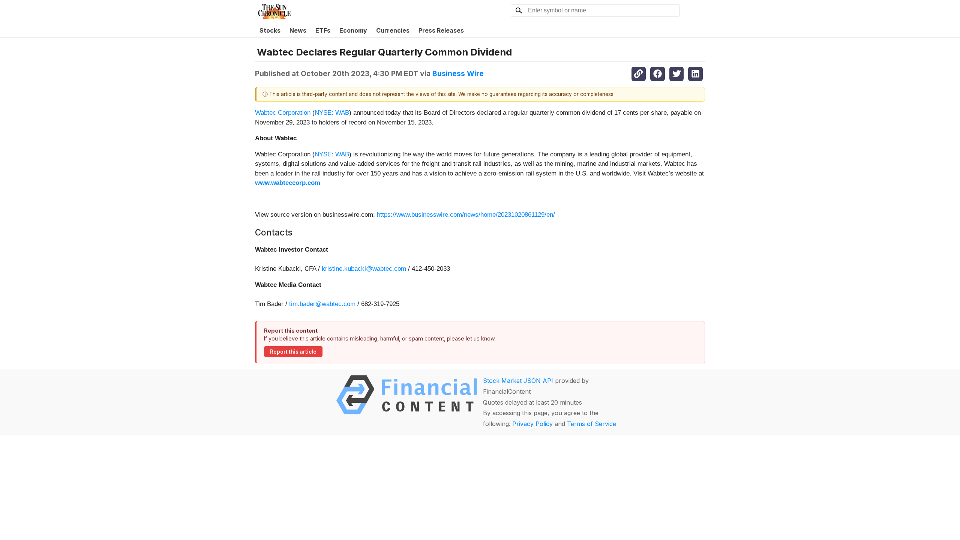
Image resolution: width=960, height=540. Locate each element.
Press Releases (441, 30)
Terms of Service (591, 424)
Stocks (270, 30)
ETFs (322, 30)
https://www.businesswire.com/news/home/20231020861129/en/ (466, 214)
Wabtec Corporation (282, 112)
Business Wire (458, 73)
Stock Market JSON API (518, 380)
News (298, 30)
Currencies (393, 30)
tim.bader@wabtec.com (322, 304)
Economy (353, 30)
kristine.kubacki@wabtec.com (364, 268)
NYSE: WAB (332, 112)
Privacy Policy (532, 424)
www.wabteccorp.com (287, 182)
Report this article (293, 352)
